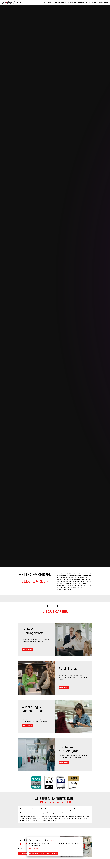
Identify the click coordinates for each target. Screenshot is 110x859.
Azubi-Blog (81, 2)
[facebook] (89, 2)
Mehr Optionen (33, 848)
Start (45, 2)
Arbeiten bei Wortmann (60, 2)
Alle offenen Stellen (103, 2)
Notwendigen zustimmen (37, 853)
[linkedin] (95, 2)
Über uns (50, 2)
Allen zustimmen (52, 853)
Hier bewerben (27, 649)
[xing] (86, 2)
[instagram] (92, 2)
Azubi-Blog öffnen (24, 853)
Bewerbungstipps (72, 2)
